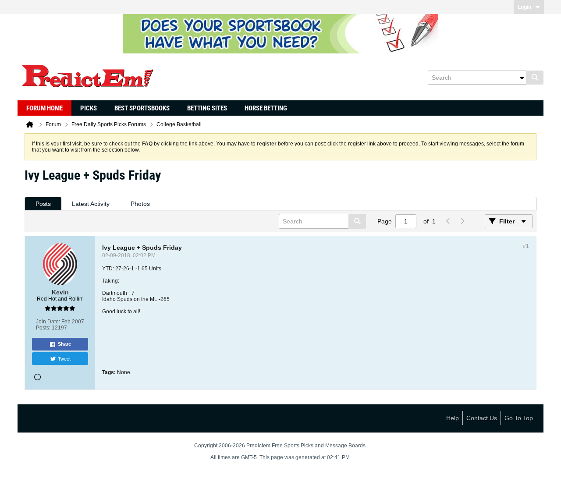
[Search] (534, 78)
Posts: (43, 328)
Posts (43, 203)
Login (524, 7)
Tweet (64, 358)
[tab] (43, 204)
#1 (526, 246)
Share (64, 344)
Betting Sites (207, 108)
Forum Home (44, 108)
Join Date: (48, 322)
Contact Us (481, 417)
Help (452, 417)
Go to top (518, 417)
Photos (140, 203)
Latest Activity (91, 203)
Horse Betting (266, 108)
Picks (88, 108)
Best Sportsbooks (142, 108)
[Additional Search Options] (521, 78)
